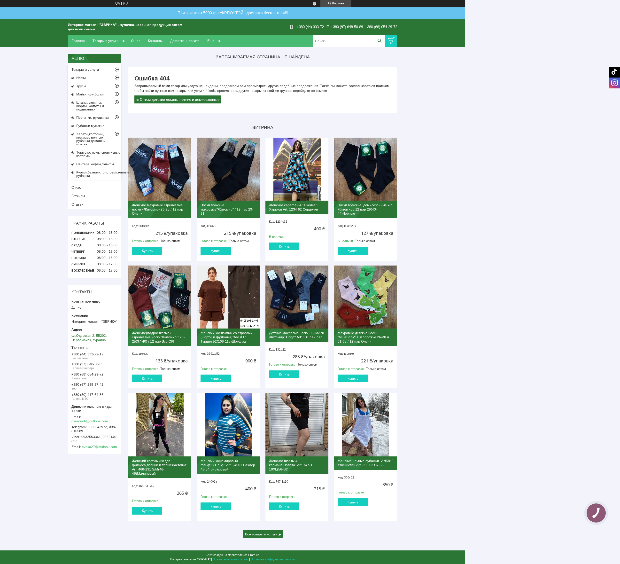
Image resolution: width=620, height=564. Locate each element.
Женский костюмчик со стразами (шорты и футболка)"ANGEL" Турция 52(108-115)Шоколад (227, 337)
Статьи (77, 204)
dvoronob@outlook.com (89, 421)
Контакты (155, 41)
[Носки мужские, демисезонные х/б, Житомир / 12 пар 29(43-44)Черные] (365, 169)
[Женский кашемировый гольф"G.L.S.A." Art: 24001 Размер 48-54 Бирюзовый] (228, 424)
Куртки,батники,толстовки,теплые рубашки (98, 174)
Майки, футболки (90, 94)
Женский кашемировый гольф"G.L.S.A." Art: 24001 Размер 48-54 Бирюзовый (228, 465)
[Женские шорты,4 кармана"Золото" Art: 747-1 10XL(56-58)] (296, 424)
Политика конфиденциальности (273, 559)
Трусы (81, 86)
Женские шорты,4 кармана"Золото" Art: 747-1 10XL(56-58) (290, 465)
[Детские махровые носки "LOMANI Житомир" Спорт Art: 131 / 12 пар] (296, 297)
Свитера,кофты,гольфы (95, 164)
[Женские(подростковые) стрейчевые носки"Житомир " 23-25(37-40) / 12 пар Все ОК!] (159, 297)
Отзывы (78, 196)
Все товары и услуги (261, 534)
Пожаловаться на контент (230, 559)
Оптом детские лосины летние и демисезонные (179, 99)
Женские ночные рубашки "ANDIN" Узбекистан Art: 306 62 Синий (365, 463)
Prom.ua (253, 555)
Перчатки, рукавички (92, 117)
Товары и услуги (105, 41)
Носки (81, 78)
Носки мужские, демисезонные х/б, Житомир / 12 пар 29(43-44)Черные (365, 209)
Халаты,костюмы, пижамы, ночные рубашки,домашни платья (91, 139)
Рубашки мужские (90, 126)
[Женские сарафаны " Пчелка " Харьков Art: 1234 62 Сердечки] (296, 169)
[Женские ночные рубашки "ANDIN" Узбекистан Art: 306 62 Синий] (365, 424)
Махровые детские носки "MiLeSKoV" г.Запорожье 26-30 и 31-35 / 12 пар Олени (363, 337)
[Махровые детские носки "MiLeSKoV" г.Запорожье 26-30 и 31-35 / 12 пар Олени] (365, 297)
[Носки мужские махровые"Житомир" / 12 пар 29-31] (228, 169)
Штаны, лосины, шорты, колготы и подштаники (90, 106)
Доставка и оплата (185, 41)
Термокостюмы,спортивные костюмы (98, 154)
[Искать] (379, 41)
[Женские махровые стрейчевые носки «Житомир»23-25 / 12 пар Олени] (159, 169)
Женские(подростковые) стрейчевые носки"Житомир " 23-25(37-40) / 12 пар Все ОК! (158, 337)
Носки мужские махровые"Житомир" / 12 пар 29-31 (227, 209)
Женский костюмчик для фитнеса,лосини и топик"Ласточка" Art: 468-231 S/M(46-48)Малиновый (159, 467)
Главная (78, 41)
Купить (147, 251)
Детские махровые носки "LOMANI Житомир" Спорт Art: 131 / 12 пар (296, 335)
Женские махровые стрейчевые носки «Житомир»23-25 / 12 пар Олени (157, 209)
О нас (135, 41)
